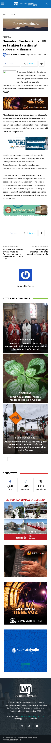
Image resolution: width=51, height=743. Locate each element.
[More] (41, 64)
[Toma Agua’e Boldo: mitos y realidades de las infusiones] (25, 378)
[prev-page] (4, 459)
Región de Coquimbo (25, 340)
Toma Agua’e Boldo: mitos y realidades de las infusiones (26, 398)
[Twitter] (29, 726)
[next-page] (9, 459)
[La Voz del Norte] (5, 55)
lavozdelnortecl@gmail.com (32, 716)
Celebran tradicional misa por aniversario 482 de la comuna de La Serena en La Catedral (25, 346)
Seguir (26, 480)
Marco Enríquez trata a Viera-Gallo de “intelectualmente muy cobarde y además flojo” (13, 254)
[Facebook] (14, 726)
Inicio (5, 14)
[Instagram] (22, 726)
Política (12, 14)
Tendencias (25, 393)
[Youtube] (37, 726)
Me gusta (10, 480)
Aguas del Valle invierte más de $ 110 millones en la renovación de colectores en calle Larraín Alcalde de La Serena (25, 446)
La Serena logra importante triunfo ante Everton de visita (37, 252)
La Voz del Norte (17, 55)
